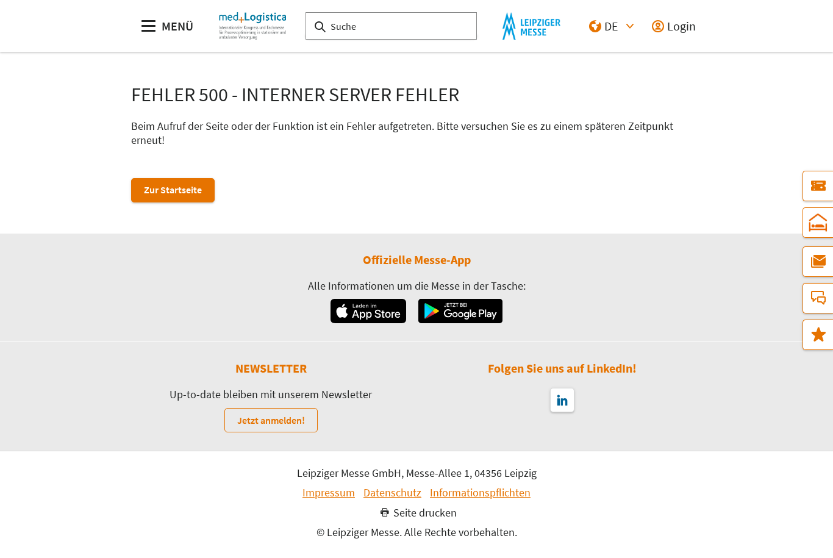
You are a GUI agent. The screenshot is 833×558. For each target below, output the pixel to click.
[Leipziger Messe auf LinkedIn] (562, 400)
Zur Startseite (173, 190)
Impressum (328, 492)
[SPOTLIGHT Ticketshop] (818, 186)
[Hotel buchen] (818, 222)
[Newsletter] (818, 261)
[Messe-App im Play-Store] (460, 311)
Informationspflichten (480, 492)
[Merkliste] (818, 335)
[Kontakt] (818, 298)
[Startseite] (252, 26)
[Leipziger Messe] (531, 26)
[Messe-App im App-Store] (368, 311)
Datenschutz (392, 492)
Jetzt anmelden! (271, 420)
